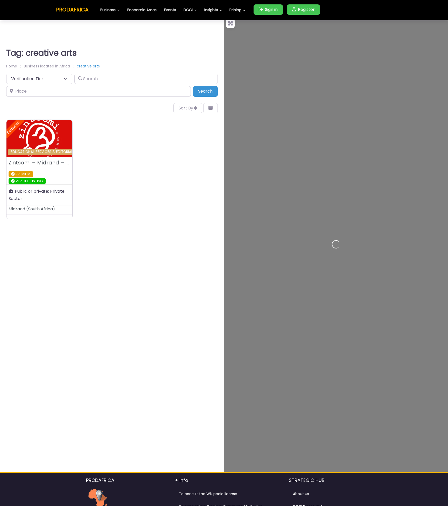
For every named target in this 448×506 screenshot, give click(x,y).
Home (11, 66)
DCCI (188, 9)
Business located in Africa (47, 66)
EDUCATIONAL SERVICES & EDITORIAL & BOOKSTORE (54, 151)
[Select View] (210, 108)
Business (108, 9)
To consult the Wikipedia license (208, 493)
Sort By (186, 108)
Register (306, 9)
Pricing (235, 9)
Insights (211, 9)
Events (170, 9)
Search (208, 91)
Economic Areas (142, 9)
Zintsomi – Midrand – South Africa (53, 162)
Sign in (271, 9)
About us (301, 493)
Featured (13, 127)
